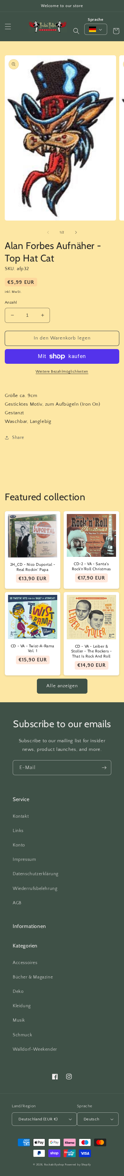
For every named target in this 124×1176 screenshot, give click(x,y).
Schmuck (22, 1035)
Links (18, 830)
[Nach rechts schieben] (76, 232)
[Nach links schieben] (48, 232)
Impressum (24, 859)
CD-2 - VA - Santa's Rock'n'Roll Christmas (91, 566)
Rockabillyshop (54, 1164)
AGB (17, 903)
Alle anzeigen (62, 686)
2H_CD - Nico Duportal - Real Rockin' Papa (32, 567)
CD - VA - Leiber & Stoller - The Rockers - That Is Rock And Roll (91, 651)
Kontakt (21, 816)
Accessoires (25, 962)
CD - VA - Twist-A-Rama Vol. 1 (32, 648)
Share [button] (18, 437)
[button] (8, 26)
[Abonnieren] (104, 767)
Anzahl (11, 302)
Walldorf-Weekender (35, 1049)
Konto (19, 845)
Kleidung (22, 1006)
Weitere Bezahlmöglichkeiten (62, 372)
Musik (19, 1020)
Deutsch (92, 1119)
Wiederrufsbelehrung (35, 888)
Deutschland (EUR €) (38, 1119)
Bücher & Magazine (33, 977)
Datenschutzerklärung (36, 873)
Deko (18, 991)
